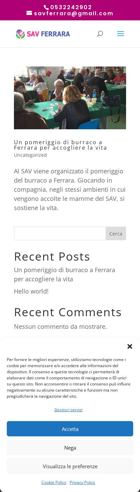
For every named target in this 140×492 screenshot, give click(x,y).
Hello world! (31, 291)
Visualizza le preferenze (70, 466)
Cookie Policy (53, 482)
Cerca (115, 233)
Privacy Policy (82, 482)
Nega (70, 447)
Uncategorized (30, 155)
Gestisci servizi (68, 410)
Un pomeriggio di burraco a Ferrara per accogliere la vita (60, 144)
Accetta (70, 428)
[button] (129, 346)
